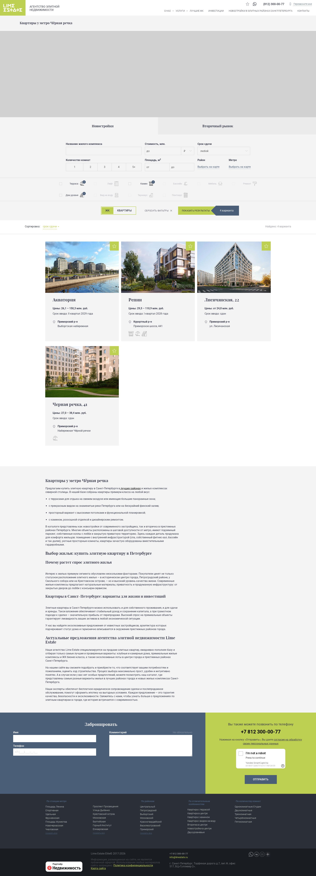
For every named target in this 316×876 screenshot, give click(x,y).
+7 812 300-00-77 (261, 731)
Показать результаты (196, 210)
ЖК (107, 210)
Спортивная (51, 810)
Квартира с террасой (198, 809)
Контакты (303, 11)
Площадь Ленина (54, 806)
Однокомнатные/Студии (248, 806)
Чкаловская (51, 829)
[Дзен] (267, 854)
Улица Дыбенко (101, 810)
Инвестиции (216, 11)
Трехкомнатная (243, 814)
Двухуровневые (196, 832)
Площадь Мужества (56, 821)
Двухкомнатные (243, 810)
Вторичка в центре (197, 824)
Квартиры (124, 210)
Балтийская (99, 821)
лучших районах (130, 488)
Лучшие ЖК (196, 11)
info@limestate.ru (179, 857)
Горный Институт (102, 825)
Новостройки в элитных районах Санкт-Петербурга (260, 11)
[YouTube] (262, 854)
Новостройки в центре (199, 828)
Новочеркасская (54, 825)
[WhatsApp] (255, 4)
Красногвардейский (151, 821)
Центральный (147, 806)
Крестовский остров (104, 814)
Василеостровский (150, 825)
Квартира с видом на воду (201, 821)
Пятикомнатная (243, 821)
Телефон (18, 745)
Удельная (50, 814)
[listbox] (187, 151)
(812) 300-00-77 (273, 4)
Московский (146, 818)
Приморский (147, 829)
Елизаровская (100, 829)
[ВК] (256, 854)
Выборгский (146, 814)
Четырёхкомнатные (245, 818)
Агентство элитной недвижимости (44, 8)
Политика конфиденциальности (133, 865)
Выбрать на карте (240, 166)
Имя (15, 732)
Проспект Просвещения (105, 806)
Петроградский (148, 810)
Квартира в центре (197, 813)
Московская (99, 817)
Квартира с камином (198, 817)
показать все (51, 833)
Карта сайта (98, 868)
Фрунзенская (52, 818)
